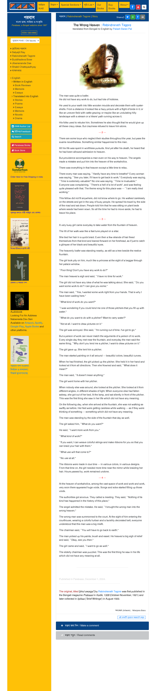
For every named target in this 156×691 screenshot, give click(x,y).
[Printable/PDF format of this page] (142, 17)
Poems (19, 103)
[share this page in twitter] (127, 17)
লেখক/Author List (22, 126)
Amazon (29, 322)
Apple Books (32, 326)
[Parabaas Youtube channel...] (138, 7)
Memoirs (19, 89)
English (16, 78)
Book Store (19, 150)
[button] (102, 626)
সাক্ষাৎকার (16, 70)
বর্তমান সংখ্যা (42, 6)
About (123, 4)
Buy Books (111, 6)
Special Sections (70, 4)
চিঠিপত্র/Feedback (22, 131)
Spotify (38, 322)
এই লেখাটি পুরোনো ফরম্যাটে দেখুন (131, 617)
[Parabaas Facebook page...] (132, 7)
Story (95, 16)
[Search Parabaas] (144, 7)
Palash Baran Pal (122, 29)
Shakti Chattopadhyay (24, 66)
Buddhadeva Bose (22, 59)
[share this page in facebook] (138, 17)
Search (17, 136)
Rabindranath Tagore (23, 56)
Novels (19, 114)
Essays (19, 92)
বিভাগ (53, 4)
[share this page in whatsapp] (133, 17)
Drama (18, 118)
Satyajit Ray (18, 52)
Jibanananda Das (21, 63)
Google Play (17, 326)
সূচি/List (88, 4)
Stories (19, 100)
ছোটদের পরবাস (19, 48)
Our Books (100, 6)
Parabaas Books (22, 145)
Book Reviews (23, 85)
